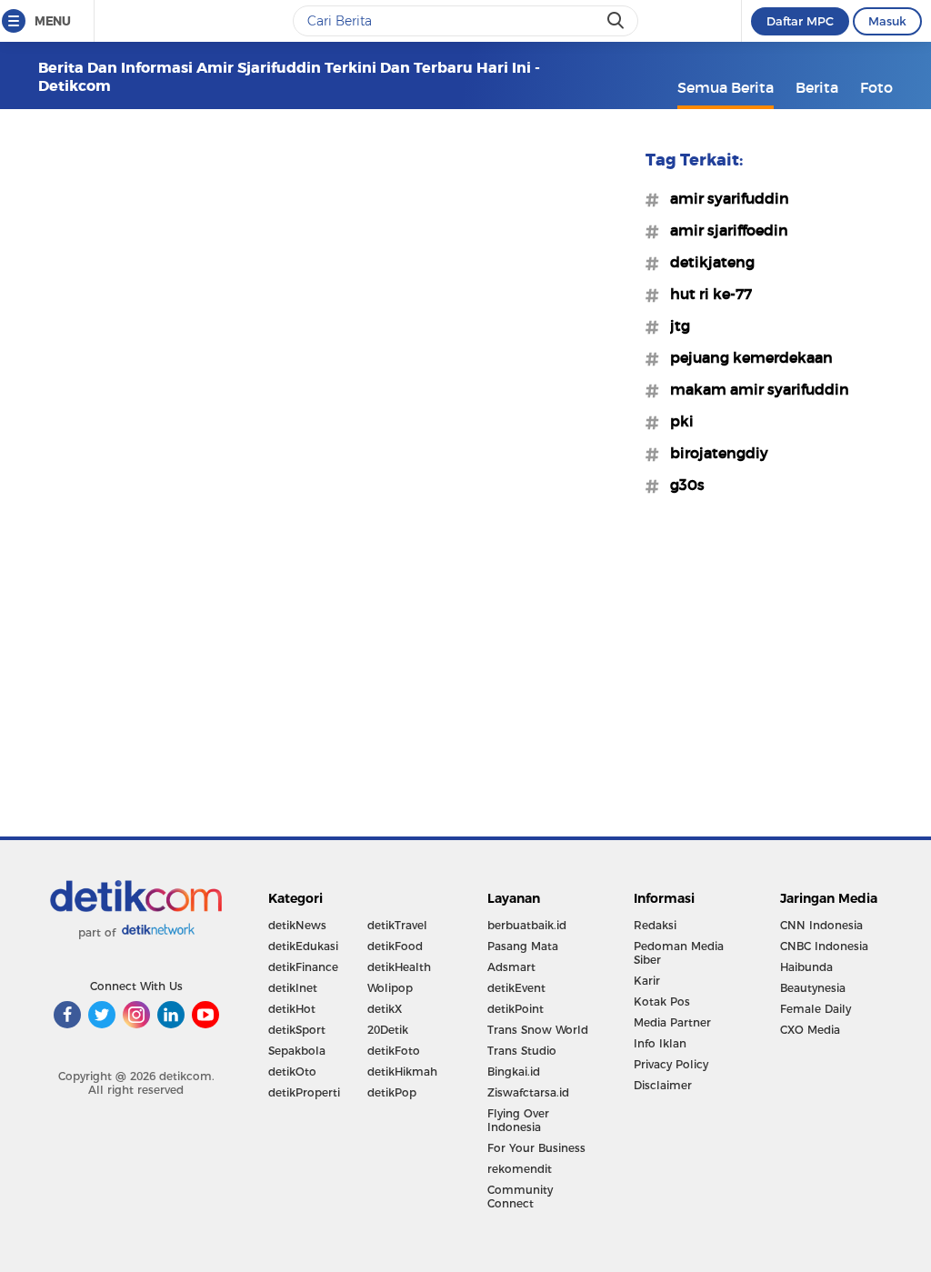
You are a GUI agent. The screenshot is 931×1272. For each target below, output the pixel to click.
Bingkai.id (513, 1071)
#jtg (674, 325)
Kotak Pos (662, 1001)
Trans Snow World (537, 1030)
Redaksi (655, 925)
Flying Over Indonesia (518, 1120)
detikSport (296, 1030)
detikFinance (303, 967)
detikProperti (304, 1092)
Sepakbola (296, 1050)
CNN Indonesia (821, 925)
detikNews (297, 925)
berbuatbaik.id (526, 925)
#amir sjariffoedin (723, 230)
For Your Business (536, 1148)
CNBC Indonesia (824, 946)
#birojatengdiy (713, 453)
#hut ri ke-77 (705, 294)
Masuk (887, 21)
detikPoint (515, 1009)
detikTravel (397, 925)
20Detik (387, 1030)
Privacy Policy (671, 1064)
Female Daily (815, 1009)
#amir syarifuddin (724, 198)
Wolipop (390, 988)
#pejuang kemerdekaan (746, 357)
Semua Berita (725, 87)
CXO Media (810, 1030)
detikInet (292, 988)
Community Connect (520, 1196)
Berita (817, 87)
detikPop (391, 1092)
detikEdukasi (303, 946)
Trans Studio (521, 1050)
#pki (676, 421)
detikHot (291, 1009)
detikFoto (393, 1050)
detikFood (395, 946)
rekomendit (519, 1169)
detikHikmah (402, 1071)
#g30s (682, 485)
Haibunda (806, 967)
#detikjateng (707, 262)
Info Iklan (660, 1043)
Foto (876, 87)
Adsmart (511, 967)
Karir (647, 980)
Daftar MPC (800, 21)
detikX (384, 1009)
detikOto (292, 1071)
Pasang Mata (522, 946)
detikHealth (399, 967)
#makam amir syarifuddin (754, 389)
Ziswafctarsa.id (528, 1092)
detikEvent (516, 988)
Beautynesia (813, 988)
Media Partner (672, 1022)
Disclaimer (663, 1085)
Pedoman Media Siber (679, 953)
